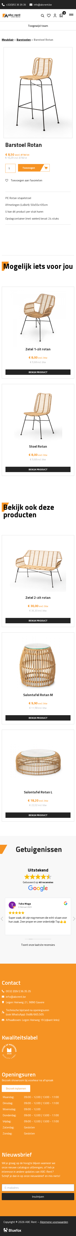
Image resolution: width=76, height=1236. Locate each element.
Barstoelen (24, 39)
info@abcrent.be (43, 4)
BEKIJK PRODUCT (38, 372)
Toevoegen (28, 168)
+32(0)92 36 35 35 (16, 4)
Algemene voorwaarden (54, 1222)
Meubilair (8, 39)
